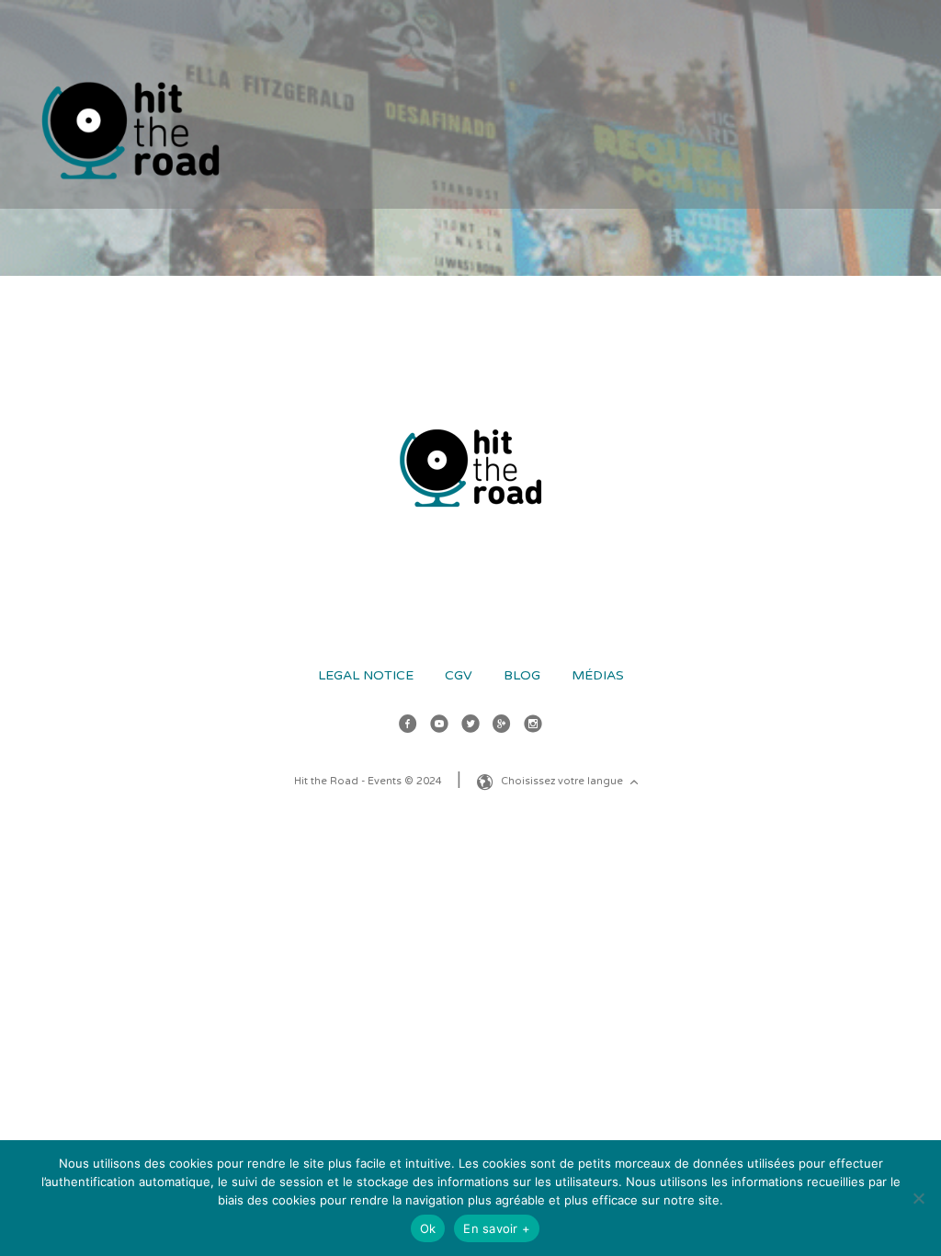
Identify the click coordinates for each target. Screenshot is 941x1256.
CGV (458, 675)
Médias (598, 675)
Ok (428, 1228)
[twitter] (470, 726)
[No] (918, 1198)
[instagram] (533, 726)
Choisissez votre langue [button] (563, 781)
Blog (522, 675)
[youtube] (439, 726)
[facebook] (408, 726)
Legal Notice (366, 675)
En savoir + (496, 1228)
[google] (502, 726)
